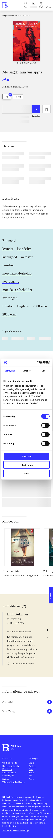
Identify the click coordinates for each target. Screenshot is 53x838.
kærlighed (9, 257)
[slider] (26, 43)
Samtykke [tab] (10, 370)
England (23, 306)
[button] (26, 702)
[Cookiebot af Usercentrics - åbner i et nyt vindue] (37, 362)
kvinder (7, 249)
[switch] (45, 425)
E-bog (18, 97)
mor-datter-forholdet (17, 273)
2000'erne (40, 306)
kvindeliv (24, 249)
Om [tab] (43, 370)
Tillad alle (26, 456)
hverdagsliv (10, 281)
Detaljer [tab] (27, 370)
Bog (6, 96)
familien (8, 265)
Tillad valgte (26, 465)
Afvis (26, 473)
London (8, 306)
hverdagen (10, 298)
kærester (26, 257)
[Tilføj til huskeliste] (46, 109)
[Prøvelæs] (36, 109)
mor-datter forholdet (17, 290)
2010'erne (9, 314)
